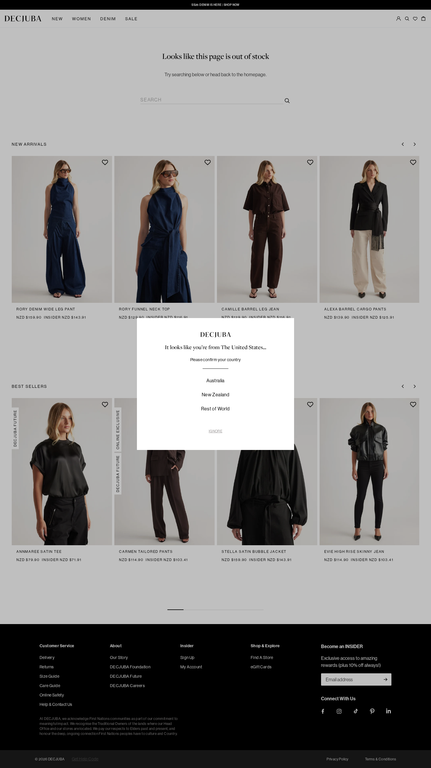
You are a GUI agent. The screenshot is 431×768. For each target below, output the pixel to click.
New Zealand (215, 394)
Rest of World (215, 409)
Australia (215, 380)
